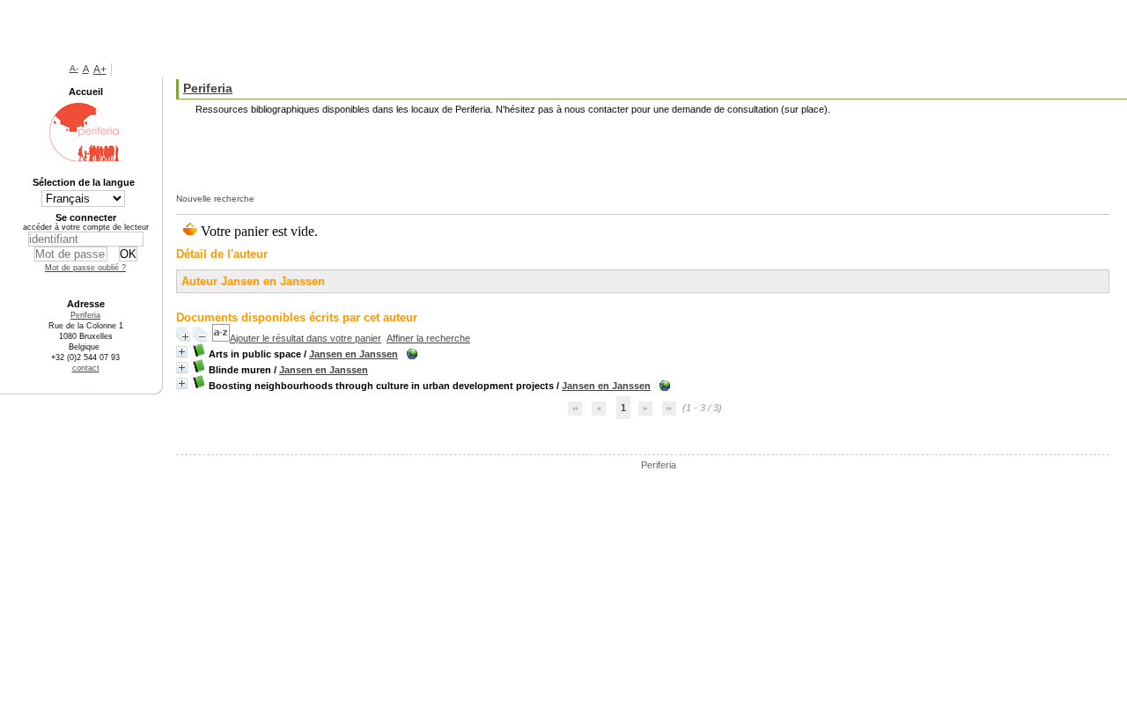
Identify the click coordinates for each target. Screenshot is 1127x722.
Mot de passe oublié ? (85, 267)
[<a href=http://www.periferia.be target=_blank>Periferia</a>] (604, 465)
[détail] (182, 351)
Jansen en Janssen (353, 354)
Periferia (658, 465)
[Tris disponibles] (221, 338)
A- (74, 68)
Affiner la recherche (428, 338)
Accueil (86, 91)
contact (85, 368)
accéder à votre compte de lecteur (86, 227)
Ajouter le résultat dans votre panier (305, 338)
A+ (100, 69)
